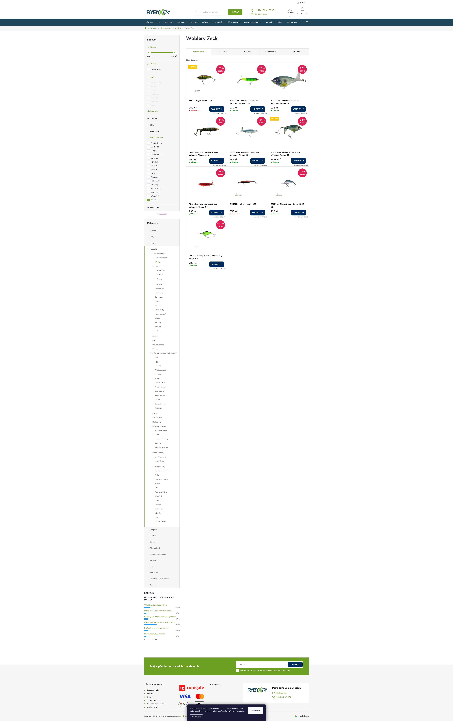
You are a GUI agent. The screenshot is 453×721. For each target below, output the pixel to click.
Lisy (156, 517)
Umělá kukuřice (160, 457)
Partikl (154, 413)
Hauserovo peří (160, 314)
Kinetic (154, 98)
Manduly (158, 322)
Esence (157, 378)
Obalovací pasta (158, 345)
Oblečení (153, 542)
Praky (157, 475)
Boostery (158, 366)
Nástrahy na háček (159, 426)
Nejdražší (247, 52)
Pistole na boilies (161, 492)
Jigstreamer (159, 297)
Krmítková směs (158, 418)
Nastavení (196, 717)
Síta (156, 488)
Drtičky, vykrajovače (162, 471)
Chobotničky (159, 310)
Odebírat (295, 664)
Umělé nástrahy (158, 453)
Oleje (156, 357)
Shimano (156, 188)
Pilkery (157, 301)
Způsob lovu (154, 573)
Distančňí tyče (160, 509)
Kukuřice (158, 443)
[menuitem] (149, 22)
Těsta (157, 435)
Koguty (157, 318)
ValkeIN (155, 192)
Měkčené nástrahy (161, 447)
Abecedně (296, 52)
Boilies (154, 336)
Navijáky (153, 243)
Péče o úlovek (155, 548)
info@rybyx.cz (281, 693)
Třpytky (157, 266)
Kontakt (149, 697)
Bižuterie (153, 536)
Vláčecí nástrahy (158, 254)
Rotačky (160, 275)
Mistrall (154, 102)
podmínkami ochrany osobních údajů (276, 670)
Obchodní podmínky (154, 700)
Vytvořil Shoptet (303, 716)
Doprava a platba (153, 690)
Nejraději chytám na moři (154, 634)
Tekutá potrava (160, 370)
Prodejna (150, 693)
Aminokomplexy (161, 387)
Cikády (159, 279)
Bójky (157, 500)
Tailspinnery (159, 284)
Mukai (154, 105)
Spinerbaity (159, 293)
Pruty (152, 237)
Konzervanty (159, 391)
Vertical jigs (159, 331)
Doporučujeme (198, 52)
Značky (152, 585)
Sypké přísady (160, 395)
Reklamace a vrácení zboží (156, 704)
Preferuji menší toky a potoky (156, 628)
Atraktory (158, 408)
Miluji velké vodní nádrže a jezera (158, 611)
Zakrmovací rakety (161, 479)
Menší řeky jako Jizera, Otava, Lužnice (159, 622)
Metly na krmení (160, 521)
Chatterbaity (159, 288)
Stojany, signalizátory (158, 554)
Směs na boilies (160, 404)
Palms (154, 170)
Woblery (158, 262)
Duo (153, 90)
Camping (153, 530)
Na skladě (156, 69)
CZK (301, 3)
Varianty (215, 109)
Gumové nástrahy (161, 258)
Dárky (152, 566)
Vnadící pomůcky (158, 467)
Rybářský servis (152, 707)
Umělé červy (159, 461)
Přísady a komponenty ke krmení (164, 353)
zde (242, 711)
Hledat (235, 12)
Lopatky (158, 505)
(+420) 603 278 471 (283, 697)
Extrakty (158, 374)
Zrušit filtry (163, 214)
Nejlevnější (222, 52)
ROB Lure (155, 181)
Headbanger (156, 94)
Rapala (155, 177)
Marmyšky (158, 305)
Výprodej (153, 231)
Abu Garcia (155, 83)
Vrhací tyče (159, 496)
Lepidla (157, 400)
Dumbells (155, 349)
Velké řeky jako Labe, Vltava (155, 605)
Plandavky (161, 270)
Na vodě (153, 560)
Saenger (155, 185)
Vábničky (158, 513)
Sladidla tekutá (160, 383)
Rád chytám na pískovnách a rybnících (160, 616)
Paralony (158, 326)
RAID (153, 173)
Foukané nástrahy (161, 439)
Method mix (156, 422)
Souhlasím (255, 710)
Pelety (154, 340)
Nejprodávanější (271, 52)
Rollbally (158, 483)
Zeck (154, 200)
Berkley (154, 87)
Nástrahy (153, 249)
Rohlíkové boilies (161, 430)
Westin (154, 196)
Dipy (156, 362)
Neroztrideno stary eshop (159, 579)
